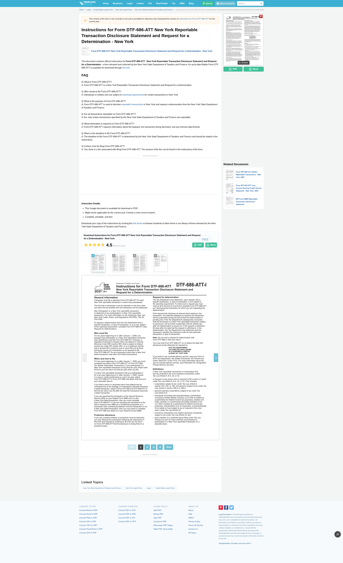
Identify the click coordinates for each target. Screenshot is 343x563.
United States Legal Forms (165, 488)
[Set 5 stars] (103, 245)
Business (117, 3)
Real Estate (162, 3)
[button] (216, 357)
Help (190, 514)
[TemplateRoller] (87, 3)
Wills (182, 3)
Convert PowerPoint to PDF (91, 529)
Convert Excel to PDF (88, 514)
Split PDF (157, 510)
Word (213, 245)
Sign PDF (158, 518)
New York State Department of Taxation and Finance (102, 488)
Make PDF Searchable (163, 529)
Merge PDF (158, 514)
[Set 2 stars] (90, 245)
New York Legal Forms (134, 488)
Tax (174, 3)
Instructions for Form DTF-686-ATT (194, 19)
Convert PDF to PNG (127, 514)
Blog (191, 3)
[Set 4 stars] (99, 245)
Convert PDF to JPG (127, 510)
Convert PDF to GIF (126, 518)
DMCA (191, 518)
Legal (129, 3)
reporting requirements (133, 95)
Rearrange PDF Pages (163, 525)
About (190, 510)
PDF (200, 245)
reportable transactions (132, 104)
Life (150, 3)
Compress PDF (160, 521)
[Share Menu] (337, 534)
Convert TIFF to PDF (88, 525)
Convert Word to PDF (88, 510)
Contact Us (193, 529)
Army (106, 3)
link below (137, 223)
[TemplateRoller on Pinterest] (221, 507)
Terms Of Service (195, 525)
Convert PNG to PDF (88, 518)
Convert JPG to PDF (88, 533)
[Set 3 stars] (94, 245)
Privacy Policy (194, 521)
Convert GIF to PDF (87, 521)
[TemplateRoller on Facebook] (226, 507)
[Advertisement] (150, 176)
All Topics (192, 533)
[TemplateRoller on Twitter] (231, 507)
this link (126, 68)
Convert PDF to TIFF (127, 521)
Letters (140, 3)
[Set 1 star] (86, 245)
